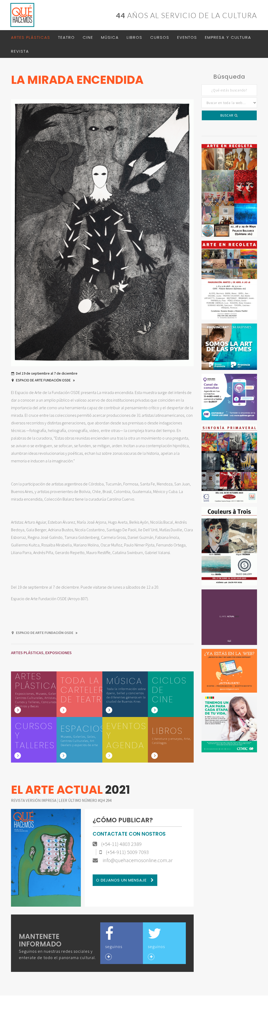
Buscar (227, 115)
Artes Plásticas (30, 37)
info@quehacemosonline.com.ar (137, 860)
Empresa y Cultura (228, 37)
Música (110, 37)
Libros (134, 37)
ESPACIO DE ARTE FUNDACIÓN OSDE (43, 380)
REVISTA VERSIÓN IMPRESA (34, 800)
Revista (20, 51)
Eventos (187, 37)
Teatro (66, 37)
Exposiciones (58, 652)
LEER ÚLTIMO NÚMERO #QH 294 (85, 800)
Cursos (159, 37)
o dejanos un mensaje (122, 880)
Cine (88, 37)
